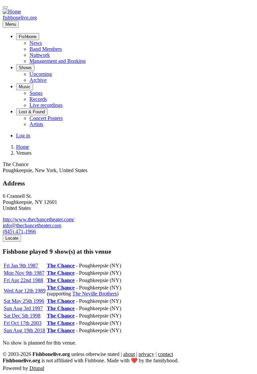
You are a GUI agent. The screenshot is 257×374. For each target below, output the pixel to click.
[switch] (5, 7)
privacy (146, 354)
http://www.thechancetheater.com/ (38, 219)
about (129, 354)
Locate (11, 238)
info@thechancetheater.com (32, 225)
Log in (23, 135)
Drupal (36, 368)
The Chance (61, 265)
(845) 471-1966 (19, 231)
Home (22, 147)
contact (165, 354)
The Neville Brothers (94, 293)
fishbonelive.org (20, 17)
